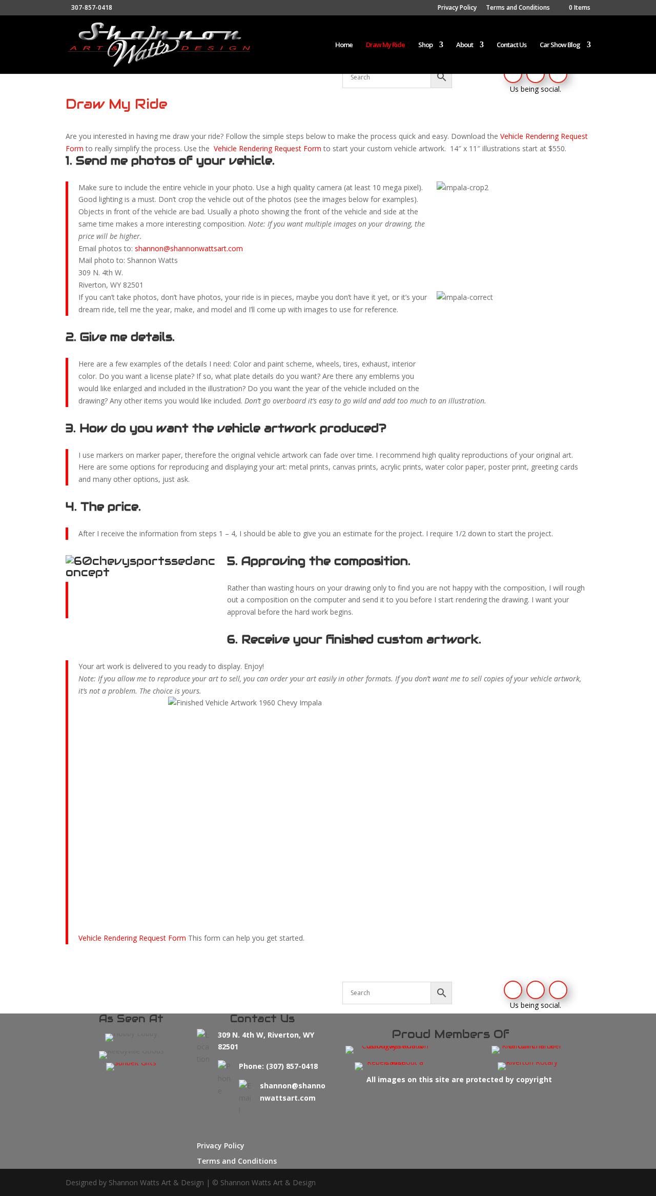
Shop (425, 45)
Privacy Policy (457, 8)
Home (344, 45)
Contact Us (511, 45)
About (464, 45)
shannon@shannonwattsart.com (189, 248)
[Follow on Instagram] (535, 74)
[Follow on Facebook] (513, 74)
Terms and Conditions (518, 8)
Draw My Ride (385, 45)
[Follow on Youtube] (558, 74)
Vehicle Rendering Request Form (267, 148)
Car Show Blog (560, 45)
